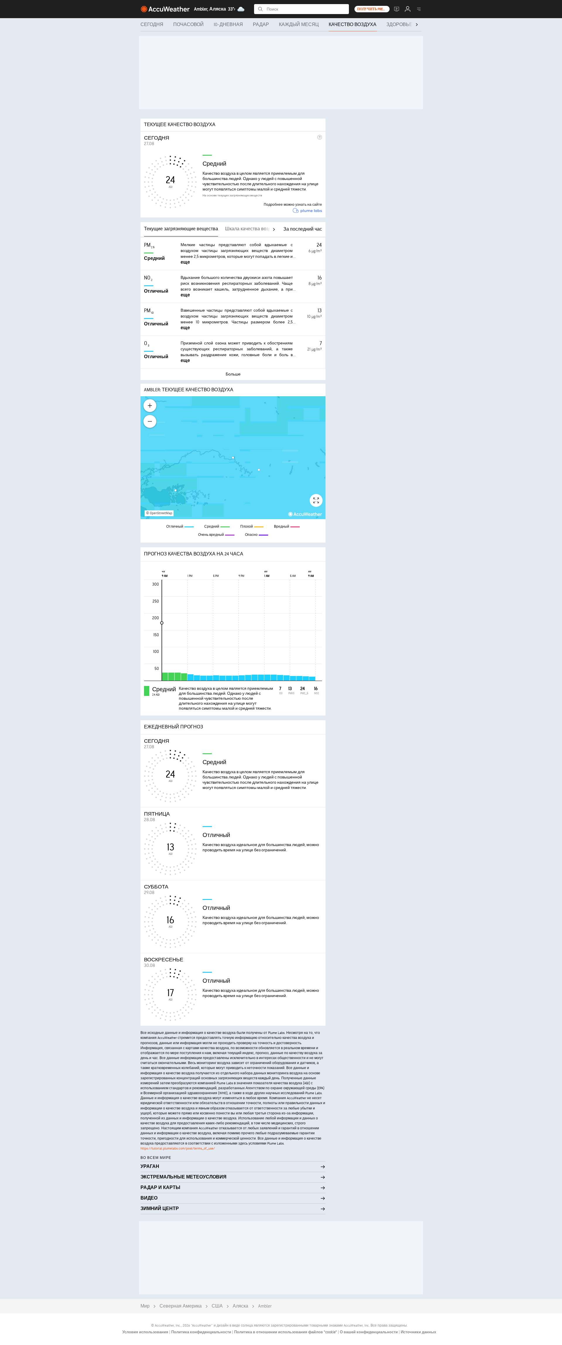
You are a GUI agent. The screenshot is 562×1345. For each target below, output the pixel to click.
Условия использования (145, 1332)
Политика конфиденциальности (201, 1332)
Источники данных (418, 1332)
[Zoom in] (149, 405)
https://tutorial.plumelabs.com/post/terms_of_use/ (177, 1148)
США (217, 1306)
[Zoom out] (149, 421)
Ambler (265, 1306)
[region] (232, 457)
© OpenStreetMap (159, 513)
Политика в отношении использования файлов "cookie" (286, 1332)
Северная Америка (181, 1306)
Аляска (240, 1306)
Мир (145, 1306)
